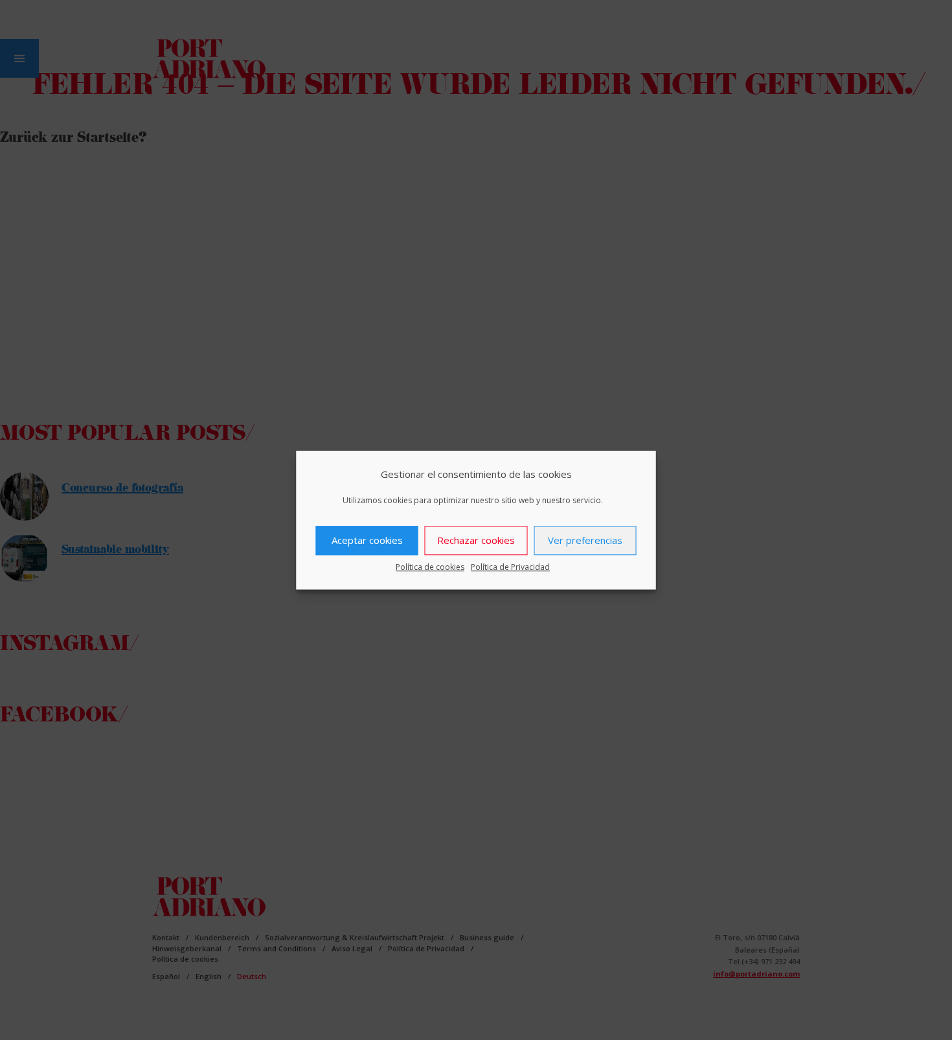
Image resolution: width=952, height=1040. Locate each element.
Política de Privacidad (510, 566)
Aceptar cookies (367, 540)
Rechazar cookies (476, 540)
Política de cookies (430, 566)
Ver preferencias (585, 540)
